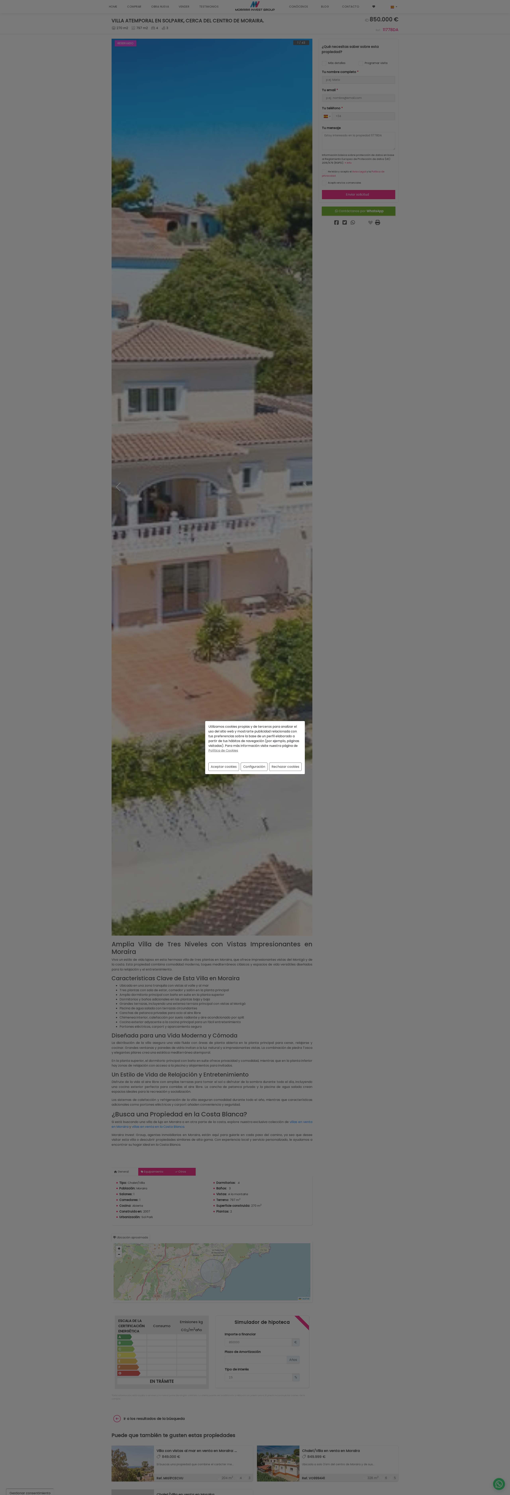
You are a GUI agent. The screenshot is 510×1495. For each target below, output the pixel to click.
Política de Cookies (223, 750)
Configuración (254, 766)
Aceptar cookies (224, 766)
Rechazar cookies (285, 766)
